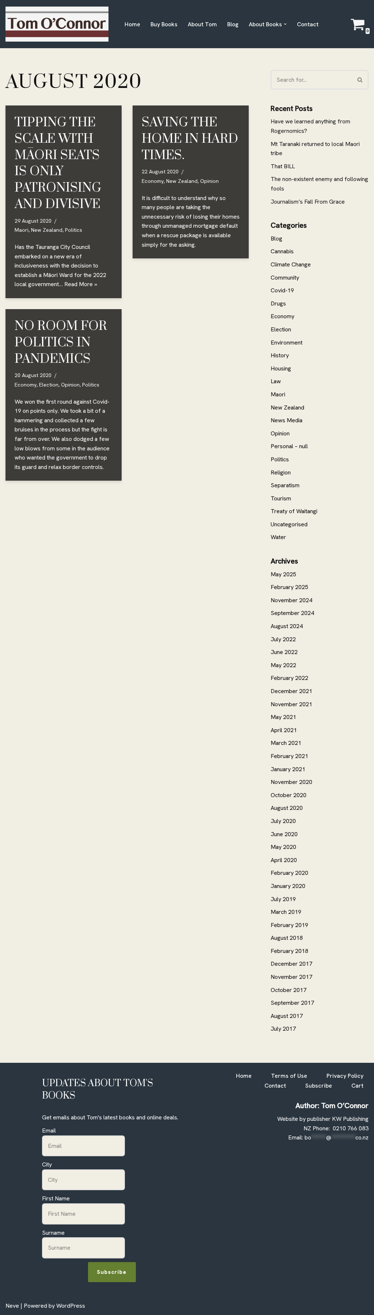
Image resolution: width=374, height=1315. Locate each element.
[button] (285, 24)
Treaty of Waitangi (294, 511)
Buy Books (164, 24)
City (47, 1164)
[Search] (360, 79)
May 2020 (283, 847)
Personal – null (289, 446)
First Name (56, 1198)
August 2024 (287, 626)
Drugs (278, 303)
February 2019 (289, 925)
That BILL (283, 166)
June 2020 (284, 834)
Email (49, 1130)
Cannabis (282, 251)
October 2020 (288, 795)
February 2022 (289, 678)
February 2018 (289, 951)
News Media (286, 420)
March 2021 (286, 743)
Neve (12, 1306)
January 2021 (288, 769)
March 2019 (286, 912)
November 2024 (291, 600)
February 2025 (289, 587)
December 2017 (291, 964)
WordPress (70, 1306)
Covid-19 (282, 290)
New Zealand (46, 230)
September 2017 (292, 1003)
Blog (232, 24)
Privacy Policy (345, 1076)
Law (276, 381)
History (280, 355)
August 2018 (287, 938)
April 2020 (284, 860)
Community (285, 277)
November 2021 (291, 704)
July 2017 (283, 1029)
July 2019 (283, 899)
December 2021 (291, 691)
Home (132, 24)
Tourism (281, 498)
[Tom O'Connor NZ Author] (58, 24)
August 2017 (287, 1016)
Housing (281, 368)
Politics (73, 230)
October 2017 (288, 990)
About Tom (202, 24)
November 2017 (291, 977)
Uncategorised (289, 524)
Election (48, 384)
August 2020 (287, 808)
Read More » (80, 284)
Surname (53, 1233)
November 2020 (291, 782)
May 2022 (283, 665)
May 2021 (283, 717)
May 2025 (283, 574)
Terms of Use (289, 1076)
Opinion (209, 181)
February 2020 (289, 873)
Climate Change (291, 264)
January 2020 (288, 886)
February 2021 (289, 756)
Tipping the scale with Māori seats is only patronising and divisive (58, 163)
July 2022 (283, 639)
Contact (307, 24)
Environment (286, 342)
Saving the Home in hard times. (190, 139)
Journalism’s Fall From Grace (308, 201)
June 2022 (284, 652)
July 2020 (283, 821)
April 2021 (284, 730)
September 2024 (292, 613)
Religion (281, 472)
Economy (153, 181)
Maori (21, 230)
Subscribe (112, 1272)
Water (278, 537)
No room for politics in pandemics (61, 342)
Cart (357, 1085)
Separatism (285, 485)
